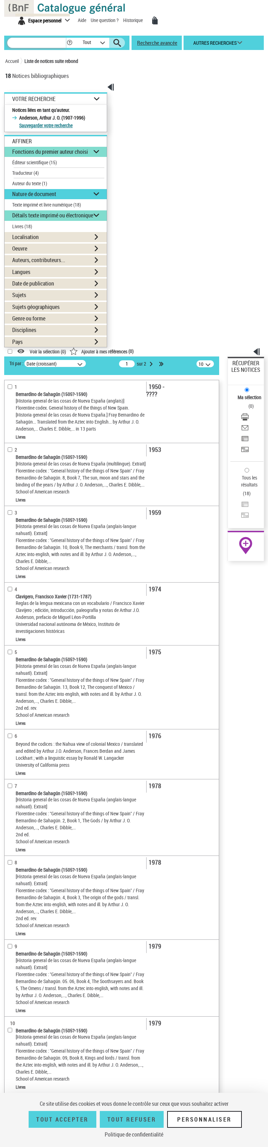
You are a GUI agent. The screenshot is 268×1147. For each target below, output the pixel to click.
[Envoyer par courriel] (245, 428)
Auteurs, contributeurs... (38, 260)
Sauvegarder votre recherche (46, 125)
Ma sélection (249, 397)
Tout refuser (131, 1119)
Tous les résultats (249, 481)
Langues (21, 272)
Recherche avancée (157, 42)
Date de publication (33, 283)
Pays (17, 342)
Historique (133, 20)
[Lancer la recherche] (117, 43)
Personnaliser (204, 1119)
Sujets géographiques (36, 307)
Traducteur (25, 172)
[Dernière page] (162, 363)
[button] (69, 43)
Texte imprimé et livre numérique (46, 204)
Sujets (19, 295)
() (107, 351)
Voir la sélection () (48, 351)
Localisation (25, 237)
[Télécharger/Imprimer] (245, 417)
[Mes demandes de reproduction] (155, 20)
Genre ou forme (28, 318)
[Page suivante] (152, 363)
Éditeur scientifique (34, 162)
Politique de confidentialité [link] (134, 1134)
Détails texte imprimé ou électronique (52, 215)
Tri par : (16, 363)
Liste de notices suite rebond (51, 61)
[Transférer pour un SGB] (245, 450)
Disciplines (24, 330)
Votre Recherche (33, 99)
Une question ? (105, 20)
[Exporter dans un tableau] (245, 439)
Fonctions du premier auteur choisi (50, 152)
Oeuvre (19, 248)
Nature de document (34, 194)
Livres (22, 226)
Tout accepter (62, 1119)
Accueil (12, 61)
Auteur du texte (29, 183)
